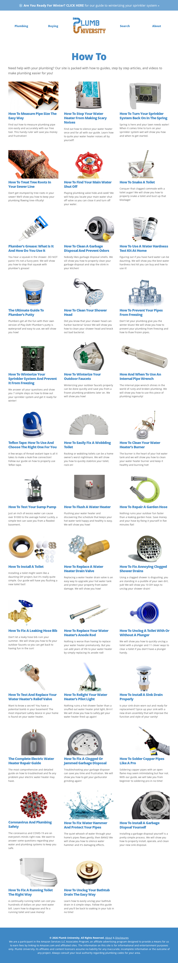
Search (125, 26)
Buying (53, 26)
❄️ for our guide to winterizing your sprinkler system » (89, 5)
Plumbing (21, 26)
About (156, 26)
